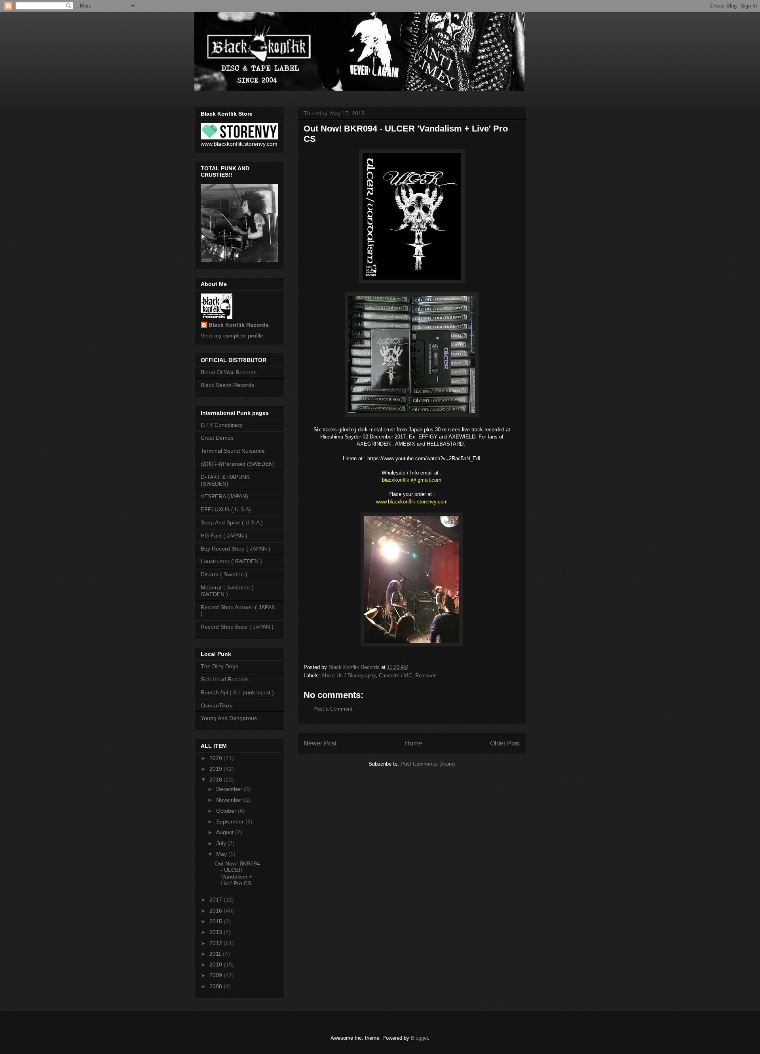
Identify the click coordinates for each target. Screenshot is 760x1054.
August (225, 832)
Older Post (505, 743)
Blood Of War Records (228, 372)
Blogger (419, 1038)
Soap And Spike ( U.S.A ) (232, 522)
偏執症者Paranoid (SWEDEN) (238, 464)
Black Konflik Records (239, 325)
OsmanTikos (216, 705)
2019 (216, 769)
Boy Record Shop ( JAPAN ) (235, 548)
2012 (216, 943)
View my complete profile (232, 335)
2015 (216, 921)
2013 (216, 932)
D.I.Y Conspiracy (222, 425)
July (222, 843)
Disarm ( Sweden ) (224, 574)
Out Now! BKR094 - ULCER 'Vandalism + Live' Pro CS (237, 873)
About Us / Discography (348, 676)
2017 (216, 899)
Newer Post (320, 743)
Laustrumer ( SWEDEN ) (231, 561)
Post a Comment (333, 709)
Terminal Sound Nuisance (233, 451)
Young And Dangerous (229, 718)
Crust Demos (217, 438)
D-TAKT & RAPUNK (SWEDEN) (225, 480)
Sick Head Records (225, 679)
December (230, 789)
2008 (216, 986)
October (227, 811)
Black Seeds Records (227, 385)
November (230, 800)
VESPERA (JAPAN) (224, 496)
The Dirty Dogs (219, 666)
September (230, 821)
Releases (426, 676)
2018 (216, 779)
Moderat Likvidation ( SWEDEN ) (227, 590)
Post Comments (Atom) (428, 764)
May (222, 854)
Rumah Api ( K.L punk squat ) (237, 692)
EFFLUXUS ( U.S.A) (226, 509)
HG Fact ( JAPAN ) (224, 535)
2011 (216, 954)
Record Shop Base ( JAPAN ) (237, 626)
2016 (216, 910)
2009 (216, 975)
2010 (216, 964)
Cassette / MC (395, 676)
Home (413, 743)
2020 (216, 758)
